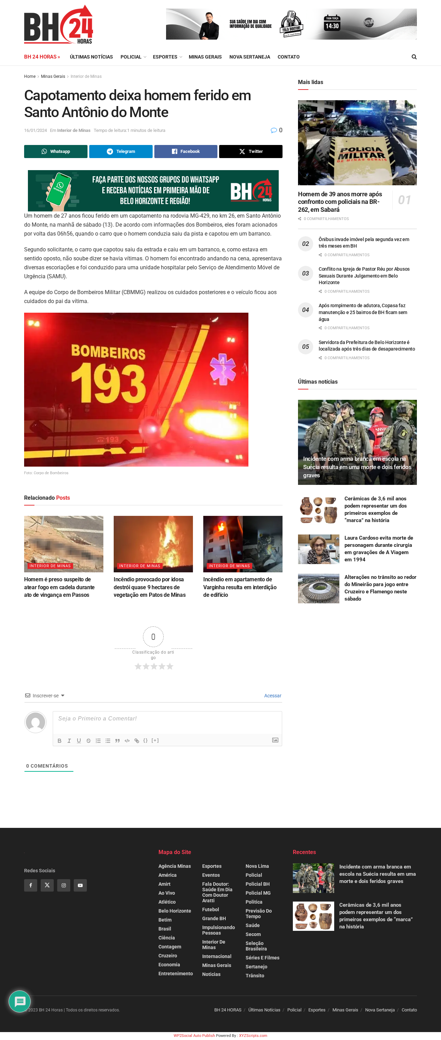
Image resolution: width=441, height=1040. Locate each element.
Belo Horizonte (174, 911)
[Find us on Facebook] (30, 885)
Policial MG (258, 893)
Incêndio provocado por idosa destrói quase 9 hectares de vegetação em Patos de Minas (149, 587)
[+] (155, 740)
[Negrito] (59, 741)
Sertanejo (256, 966)
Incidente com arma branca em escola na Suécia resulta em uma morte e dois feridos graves (357, 467)
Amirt (164, 884)
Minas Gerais (205, 57)
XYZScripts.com (253, 1035)
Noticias (211, 974)
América (167, 875)
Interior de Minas (86, 76)
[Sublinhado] (79, 741)
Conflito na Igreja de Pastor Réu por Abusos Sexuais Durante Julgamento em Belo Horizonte (364, 275)
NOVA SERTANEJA (249, 57)
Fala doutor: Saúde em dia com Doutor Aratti (217, 892)
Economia (169, 964)
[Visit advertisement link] (291, 24)
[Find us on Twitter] (47, 885)
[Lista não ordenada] (108, 741)
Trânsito (255, 975)
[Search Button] (414, 56)
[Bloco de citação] (117, 741)
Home (29, 76)
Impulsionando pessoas (218, 930)
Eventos (211, 875)
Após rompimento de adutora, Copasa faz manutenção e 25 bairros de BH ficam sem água (363, 312)
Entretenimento (175, 973)
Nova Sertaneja (380, 1009)
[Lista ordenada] (98, 741)
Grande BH (214, 918)
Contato (289, 57)
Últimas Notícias (91, 57)
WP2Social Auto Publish (194, 1035)
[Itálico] (69, 741)
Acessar (272, 695)
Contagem (169, 946)
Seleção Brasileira (256, 945)
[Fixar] (88, 741)
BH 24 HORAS (228, 1009)
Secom (253, 934)
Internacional (217, 956)
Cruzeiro (167, 955)
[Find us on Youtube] (80, 885)
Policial (131, 57)
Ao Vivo (166, 893)
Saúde (253, 925)
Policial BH (258, 884)
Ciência (166, 937)
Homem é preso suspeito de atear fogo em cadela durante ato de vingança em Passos (59, 587)
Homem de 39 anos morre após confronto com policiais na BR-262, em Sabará (340, 201)
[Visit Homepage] (58, 24)
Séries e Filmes (262, 957)
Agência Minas (174, 866)
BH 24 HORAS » (42, 57)
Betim (165, 920)
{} (145, 740)
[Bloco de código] (127, 741)
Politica (254, 902)
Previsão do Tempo (259, 913)
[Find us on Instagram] (63, 885)
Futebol (210, 909)
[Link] (137, 741)
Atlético (167, 902)
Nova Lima (257, 866)
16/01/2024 (35, 130)
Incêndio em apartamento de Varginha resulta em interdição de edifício (239, 587)
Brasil (164, 929)
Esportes (165, 57)
